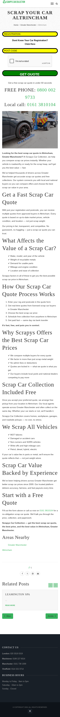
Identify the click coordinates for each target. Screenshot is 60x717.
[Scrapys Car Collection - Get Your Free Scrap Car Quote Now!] (14, 2)
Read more (10, 605)
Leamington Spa (17, 594)
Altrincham (7, 550)
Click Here (30, 44)
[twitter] (27, 573)
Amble (51, 616)
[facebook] (22, 573)
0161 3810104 (41, 104)
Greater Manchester (17, 545)
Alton (8, 616)
